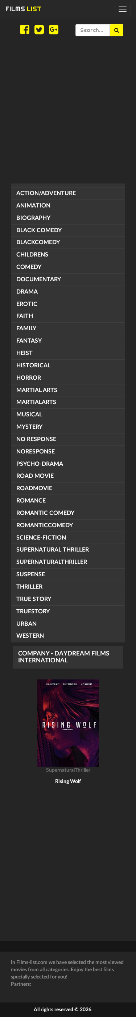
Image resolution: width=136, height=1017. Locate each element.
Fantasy (29, 341)
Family (26, 328)
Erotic (26, 304)
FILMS (23, 9)
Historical (33, 365)
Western (30, 636)
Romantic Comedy (45, 513)
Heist (24, 353)
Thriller (29, 587)
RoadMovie (34, 488)
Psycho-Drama (39, 464)
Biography (33, 218)
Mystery (29, 427)
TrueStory (33, 611)
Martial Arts (36, 390)
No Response (36, 439)
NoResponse (35, 452)
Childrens (32, 255)
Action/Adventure (46, 193)
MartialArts (36, 402)
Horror (28, 378)
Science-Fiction (41, 538)
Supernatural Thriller (52, 550)
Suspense (30, 574)
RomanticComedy (44, 525)
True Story (33, 599)
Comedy (28, 267)
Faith (24, 316)
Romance (31, 501)
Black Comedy (39, 230)
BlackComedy (38, 242)
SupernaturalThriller (51, 562)
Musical (29, 414)
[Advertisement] (68, 110)
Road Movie (35, 476)
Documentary (38, 279)
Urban (26, 624)
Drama (27, 292)
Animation (33, 206)
